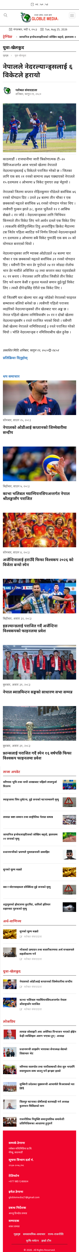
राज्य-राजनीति (55, 1234)
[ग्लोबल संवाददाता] (7, 91)
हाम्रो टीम (46, 1240)
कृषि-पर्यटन (32, 1240)
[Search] (5, 15)
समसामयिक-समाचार (34, 1234)
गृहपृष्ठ (5, 55)
